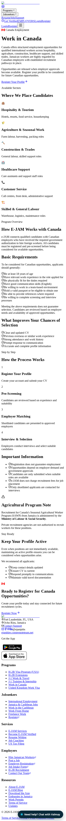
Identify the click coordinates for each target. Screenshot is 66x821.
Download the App (19, 793)
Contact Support (13, 625)
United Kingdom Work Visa (24, 687)
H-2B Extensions (18, 675)
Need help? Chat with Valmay (42, 814)
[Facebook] (5, 629)
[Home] (3, 6)
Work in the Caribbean (21, 707)
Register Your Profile (13, 81)
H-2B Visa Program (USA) (23, 671)
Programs (8, 10)
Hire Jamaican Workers (21, 757)
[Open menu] (20, 25)
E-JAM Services (17, 730)
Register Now (9, 613)
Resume (5, 17)
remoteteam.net (24, 632)
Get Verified (11, 21)
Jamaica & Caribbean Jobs (23, 704)
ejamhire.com (8, 632)
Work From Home (18, 710)
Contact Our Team (18, 773)
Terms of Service (17, 802)
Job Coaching (16, 740)
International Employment (22, 701)
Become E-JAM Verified (22, 734)
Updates (13, 805)
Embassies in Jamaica (20, 796)
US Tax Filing (16, 743)
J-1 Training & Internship (22, 681)
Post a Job (14, 760)
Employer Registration (20, 763)
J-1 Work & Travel (18, 678)
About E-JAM (16, 786)
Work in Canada (17, 684)
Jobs (12, 17)
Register (46, 21)
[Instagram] (2, 629)
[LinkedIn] (11, 629)
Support (19, 17)
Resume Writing (17, 737)
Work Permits (16, 799)
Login (38, 21)
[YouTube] (8, 629)
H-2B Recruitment (18, 769)
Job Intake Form (17, 766)
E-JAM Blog (15, 790)
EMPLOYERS (26, 21)
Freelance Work (17, 714)
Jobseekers (9, 14)
